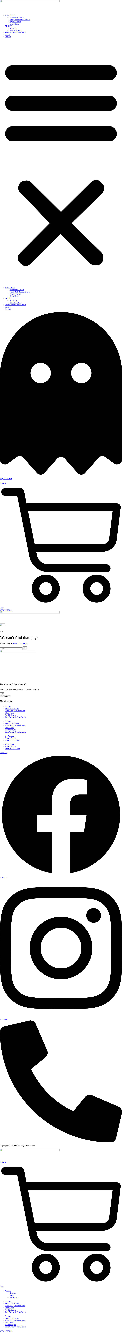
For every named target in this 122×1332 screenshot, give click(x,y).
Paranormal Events (17, 17)
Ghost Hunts (14, 24)
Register (13, 1293)
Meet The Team (15, 30)
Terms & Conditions (12, 740)
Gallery (7, 35)
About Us (13, 28)
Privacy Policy (10, 738)
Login (12, 1295)
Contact (8, 37)
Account (8, 1291)
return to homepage (20, 643)
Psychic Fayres (15, 22)
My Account (6, 478)
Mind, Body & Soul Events (20, 20)
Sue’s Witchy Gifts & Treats (15, 32)
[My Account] (61, 474)
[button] (61, 162)
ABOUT (8, 26)
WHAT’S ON (10, 15)
